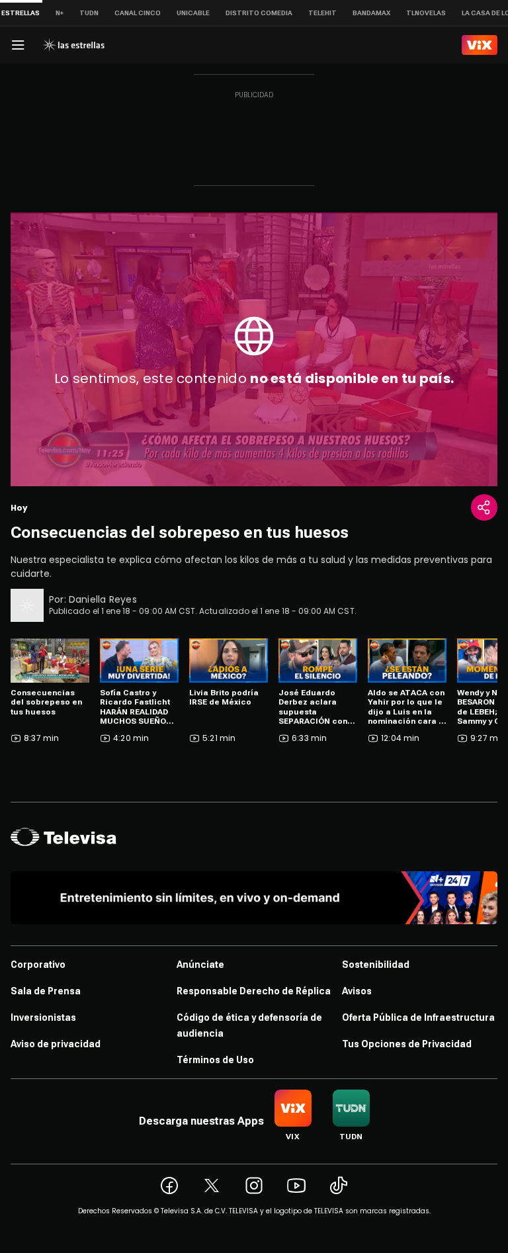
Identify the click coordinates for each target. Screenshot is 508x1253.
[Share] (484, 507)
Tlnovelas (426, 13)
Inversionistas (43, 1017)
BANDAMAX (371, 13)
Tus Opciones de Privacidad (407, 1044)
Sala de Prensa (46, 991)
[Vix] (479, 45)
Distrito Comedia (259, 13)
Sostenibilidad (375, 964)
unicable (193, 13)
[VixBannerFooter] (254, 897)
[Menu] (18, 45)
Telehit (322, 13)
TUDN (89, 13)
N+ (60, 13)
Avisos (357, 991)
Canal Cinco (137, 13)
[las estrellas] (73, 45)
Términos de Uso (215, 1060)
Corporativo (38, 964)
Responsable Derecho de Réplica (254, 991)
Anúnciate (200, 964)
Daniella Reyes (103, 599)
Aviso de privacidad (56, 1044)
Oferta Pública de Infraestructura (418, 1017)
